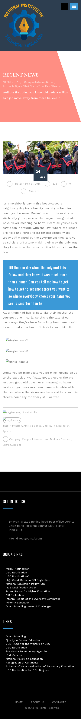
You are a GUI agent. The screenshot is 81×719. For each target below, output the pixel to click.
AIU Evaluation (14, 595)
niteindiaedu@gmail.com (25, 538)
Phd (55, 426)
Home (19, 702)
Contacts (59, 702)
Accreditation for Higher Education (27, 591)
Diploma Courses (60, 439)
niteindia (32, 413)
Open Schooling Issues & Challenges (28, 606)
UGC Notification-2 (17, 576)
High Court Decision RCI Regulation (27, 580)
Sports (7, 432)
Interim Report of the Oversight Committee (32, 598)
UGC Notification (16, 572)
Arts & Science (32, 426)
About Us (37, 702)
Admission (16, 426)
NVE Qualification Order (20, 587)
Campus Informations (35, 439)
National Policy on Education (24, 658)
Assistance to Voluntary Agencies (26, 651)
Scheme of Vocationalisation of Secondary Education (39, 666)
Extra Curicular (12, 445)
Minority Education (17, 602)
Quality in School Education (23, 640)
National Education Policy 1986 (25, 583)
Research (64, 426)
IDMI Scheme (14, 655)
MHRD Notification (17, 568)
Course (47, 426)
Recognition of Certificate (21, 662)
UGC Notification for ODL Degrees (27, 670)
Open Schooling (15, 636)
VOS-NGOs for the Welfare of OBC (27, 643)
